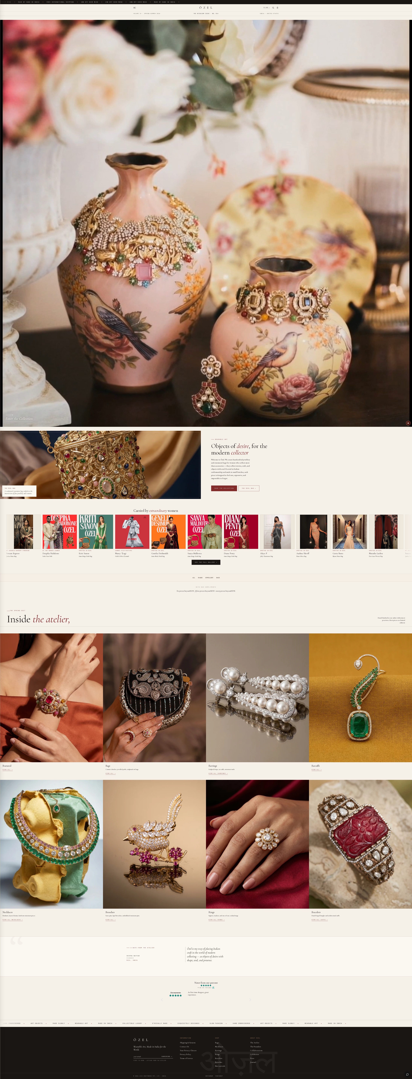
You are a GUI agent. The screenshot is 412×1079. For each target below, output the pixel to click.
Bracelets (218, 1058)
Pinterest (219, 1076)
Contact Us (184, 1047)
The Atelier (254, 1043)
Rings (217, 1054)
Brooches (218, 1062)
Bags (218, 578)
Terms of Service (186, 1058)
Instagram (209, 1076)
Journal (253, 1062)
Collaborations (256, 1050)
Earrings (218, 1050)
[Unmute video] (408, 423)
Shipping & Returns (188, 1043)
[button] (162, 999)
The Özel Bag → (249, 488)
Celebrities (254, 1054)
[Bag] (277, 8)
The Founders (255, 1047)
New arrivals (220, 1066)
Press (252, 1058)
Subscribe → (167, 1056)
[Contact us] (407, 1074)
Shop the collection (224, 488)
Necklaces (219, 1047)
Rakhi (200, 578)
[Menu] (135, 7)
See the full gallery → (206, 562)
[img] (206, 985)
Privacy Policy (185, 1054)
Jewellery (209, 578)
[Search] (273, 8)
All (193, 578)
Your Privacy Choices (188, 1050)
